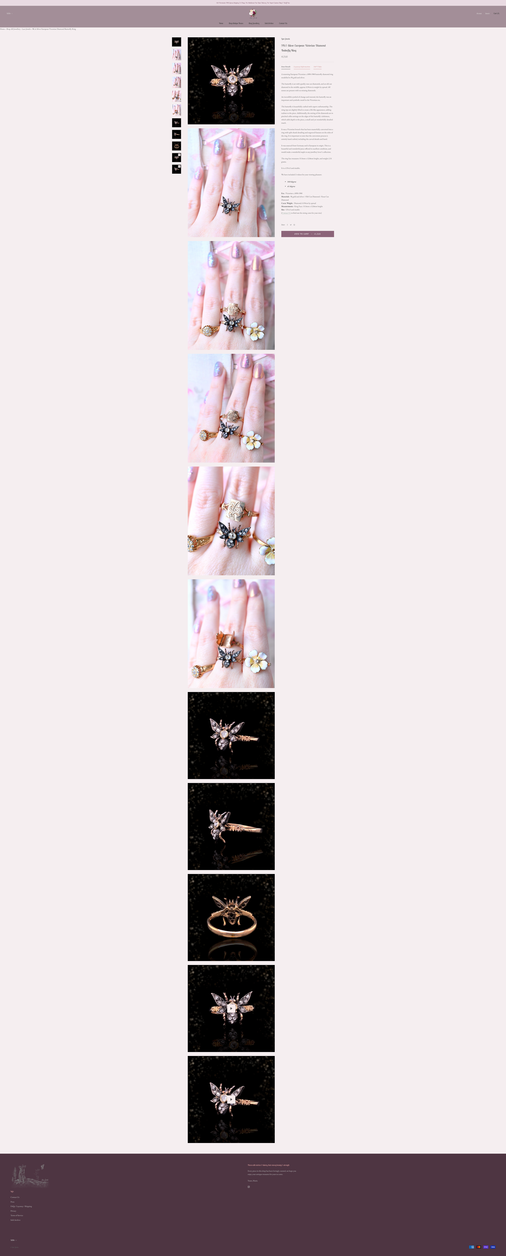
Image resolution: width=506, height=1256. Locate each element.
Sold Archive (269, 23)
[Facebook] (287, 225)
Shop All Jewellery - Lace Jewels (18, 29)
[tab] (285, 67)
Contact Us (283, 23)
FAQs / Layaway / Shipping (21, 1206)
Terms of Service (17, 1215)
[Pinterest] (294, 225)
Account (479, 13)
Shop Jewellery (254, 23)
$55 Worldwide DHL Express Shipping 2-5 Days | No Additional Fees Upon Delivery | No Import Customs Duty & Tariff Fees (253, 3)
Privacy (13, 1211)
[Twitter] (291, 225)
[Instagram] (249, 1186)
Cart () (496, 13)
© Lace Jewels (14, 1247)
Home (221, 23)
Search (487, 13)
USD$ (9, 13)
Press (12, 1201)
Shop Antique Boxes (236, 23)
